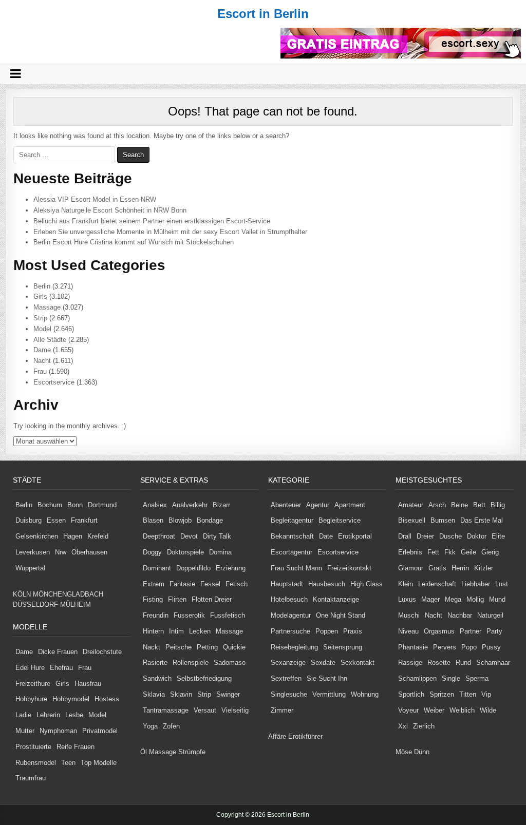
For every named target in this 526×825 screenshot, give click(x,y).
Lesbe (74, 715)
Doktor (476, 536)
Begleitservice (339, 520)
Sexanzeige (288, 662)
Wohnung (365, 694)
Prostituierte (33, 747)
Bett (479, 505)
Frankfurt (84, 520)
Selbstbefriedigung (204, 678)
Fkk (450, 552)
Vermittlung (329, 694)
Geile (468, 552)
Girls (40, 296)
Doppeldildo (193, 568)
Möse (404, 752)
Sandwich (157, 678)
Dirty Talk (217, 536)
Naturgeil (490, 615)
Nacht (42, 360)
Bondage (210, 520)
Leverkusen (32, 552)
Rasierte (155, 662)
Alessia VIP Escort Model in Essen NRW (94, 199)
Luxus (407, 599)
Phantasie (413, 647)
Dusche (450, 536)
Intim (176, 631)
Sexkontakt (357, 662)
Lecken (200, 631)
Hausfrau (87, 683)
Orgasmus (439, 631)
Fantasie (182, 584)
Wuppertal (30, 568)
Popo (469, 647)
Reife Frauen (76, 747)
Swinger (228, 694)
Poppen (326, 631)
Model (42, 329)
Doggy (152, 552)
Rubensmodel (35, 762)
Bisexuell (411, 520)
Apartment (349, 505)
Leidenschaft (437, 584)
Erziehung (231, 568)
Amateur (410, 505)
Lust (501, 584)
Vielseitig (235, 710)
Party (494, 631)
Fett (433, 552)
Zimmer (282, 710)
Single (451, 678)
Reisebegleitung (294, 647)
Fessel (210, 584)
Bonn (75, 505)
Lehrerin (48, 715)
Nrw (60, 552)
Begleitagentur (292, 520)
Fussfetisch (227, 615)
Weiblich (462, 710)
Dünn (421, 752)
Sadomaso (230, 662)
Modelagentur (291, 615)
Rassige (410, 662)
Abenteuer (286, 505)
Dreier (425, 536)
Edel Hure (30, 667)
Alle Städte (49, 339)
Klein (405, 584)
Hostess (107, 699)
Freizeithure (32, 683)
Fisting (153, 599)
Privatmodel (100, 731)
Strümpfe (191, 752)
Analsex (155, 505)
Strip (40, 318)
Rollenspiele (191, 662)
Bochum (49, 505)
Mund (497, 599)
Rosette (438, 662)
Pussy (491, 647)
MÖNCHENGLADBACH (68, 594)
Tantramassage (166, 710)
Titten (467, 694)
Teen (68, 762)
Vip (486, 694)
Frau (40, 371)
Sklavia (154, 694)
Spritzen (441, 694)
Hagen (72, 536)
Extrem (153, 584)
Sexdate (323, 662)
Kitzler (483, 568)
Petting (207, 647)
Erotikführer (305, 736)
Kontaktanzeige (336, 599)
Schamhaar (493, 662)
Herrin (460, 568)
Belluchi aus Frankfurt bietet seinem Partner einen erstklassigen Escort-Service (151, 221)
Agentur (317, 505)
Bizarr (221, 505)
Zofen (171, 726)
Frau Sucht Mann (296, 568)
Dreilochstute (102, 652)
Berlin (41, 286)
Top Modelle (99, 762)
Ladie (23, 715)
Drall (404, 536)
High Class (366, 584)
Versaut (205, 710)
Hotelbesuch (289, 599)
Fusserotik (189, 615)
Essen (56, 520)
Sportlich (411, 694)
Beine (459, 505)
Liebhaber (475, 584)
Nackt (151, 647)
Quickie (234, 647)
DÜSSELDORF (35, 604)
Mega (453, 599)
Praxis (352, 631)
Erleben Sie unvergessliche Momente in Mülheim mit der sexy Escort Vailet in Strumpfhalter (170, 232)
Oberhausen (89, 552)
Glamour (410, 568)
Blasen (153, 520)
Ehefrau (61, 667)
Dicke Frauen (58, 652)
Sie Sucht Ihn (327, 678)
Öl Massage (158, 752)
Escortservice (53, 382)
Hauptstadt (287, 584)
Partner (470, 631)
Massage (47, 307)
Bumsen (442, 520)
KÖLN (22, 594)
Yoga (150, 726)
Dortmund (102, 505)
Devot (189, 536)
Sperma (477, 678)
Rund (463, 662)
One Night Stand (340, 615)
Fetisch (237, 584)
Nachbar (459, 615)
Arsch (437, 505)
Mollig (475, 599)
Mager (430, 599)
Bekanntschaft (292, 536)
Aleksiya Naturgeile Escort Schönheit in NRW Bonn (109, 210)
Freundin (155, 615)
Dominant (157, 568)
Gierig (490, 552)
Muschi (409, 615)
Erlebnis (410, 552)
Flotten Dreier (212, 599)
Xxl (403, 726)
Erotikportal (355, 536)
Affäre (277, 736)
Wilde (488, 710)
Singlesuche (289, 694)
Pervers (444, 647)
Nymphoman (58, 731)
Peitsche (178, 647)
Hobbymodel (70, 699)
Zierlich (424, 726)
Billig (498, 505)
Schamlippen (417, 678)
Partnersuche (290, 631)
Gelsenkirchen (36, 536)
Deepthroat (159, 536)
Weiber (434, 710)
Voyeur (408, 710)
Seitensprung (342, 647)
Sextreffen (286, 678)
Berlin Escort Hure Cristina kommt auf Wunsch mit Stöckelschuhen (133, 242)
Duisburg (28, 520)
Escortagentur (291, 552)
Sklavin (181, 694)
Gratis (437, 568)
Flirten (177, 599)
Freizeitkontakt (349, 568)
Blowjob (180, 520)
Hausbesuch (326, 584)
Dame (42, 350)
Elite (498, 536)
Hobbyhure (31, 699)
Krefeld (97, 536)
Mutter (24, 731)
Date (326, 536)
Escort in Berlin (263, 14)
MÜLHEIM (75, 604)
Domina (220, 552)
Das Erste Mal (481, 520)
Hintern (153, 631)
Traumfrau (30, 778)
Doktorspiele (185, 552)
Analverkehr (190, 505)
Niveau (408, 631)
